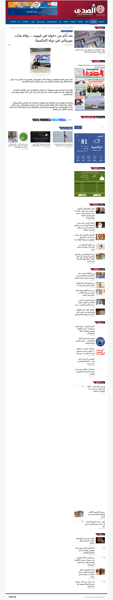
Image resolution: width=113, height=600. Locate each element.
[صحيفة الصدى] (89, 10)
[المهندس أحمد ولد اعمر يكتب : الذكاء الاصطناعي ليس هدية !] (100, 362)
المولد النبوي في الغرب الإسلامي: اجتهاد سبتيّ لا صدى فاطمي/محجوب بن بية (85, 302)
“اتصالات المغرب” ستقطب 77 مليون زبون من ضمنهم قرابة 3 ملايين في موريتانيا (85, 351)
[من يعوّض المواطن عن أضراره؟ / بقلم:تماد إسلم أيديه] (100, 247)
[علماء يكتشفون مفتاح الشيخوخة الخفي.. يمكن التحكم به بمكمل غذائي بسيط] (100, 572)
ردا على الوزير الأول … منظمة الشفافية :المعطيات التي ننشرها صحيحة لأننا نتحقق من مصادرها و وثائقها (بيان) (18, 145)
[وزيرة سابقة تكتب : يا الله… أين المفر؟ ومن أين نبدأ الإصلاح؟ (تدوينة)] (78, 447)
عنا (19, 21)
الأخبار (87, 21)
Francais (13, 21)
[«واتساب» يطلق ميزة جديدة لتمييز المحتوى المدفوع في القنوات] (100, 372)
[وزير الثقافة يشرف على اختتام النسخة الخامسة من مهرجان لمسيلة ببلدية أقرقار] (100, 275)
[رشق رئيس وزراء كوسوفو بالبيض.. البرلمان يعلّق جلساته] (100, 540)
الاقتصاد (80, 21)
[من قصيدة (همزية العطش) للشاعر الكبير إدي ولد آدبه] (100, 285)
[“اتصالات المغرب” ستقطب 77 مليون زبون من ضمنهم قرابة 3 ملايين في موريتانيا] (100, 352)
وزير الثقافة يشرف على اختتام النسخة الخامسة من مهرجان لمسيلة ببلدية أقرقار (85, 275)
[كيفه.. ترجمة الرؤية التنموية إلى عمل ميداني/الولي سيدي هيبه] (78, 524)
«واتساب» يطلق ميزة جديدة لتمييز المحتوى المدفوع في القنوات (85, 371)
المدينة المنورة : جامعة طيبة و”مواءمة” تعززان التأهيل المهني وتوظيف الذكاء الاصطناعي (85, 329)
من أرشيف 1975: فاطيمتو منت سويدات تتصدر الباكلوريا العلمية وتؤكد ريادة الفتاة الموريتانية (84, 561)
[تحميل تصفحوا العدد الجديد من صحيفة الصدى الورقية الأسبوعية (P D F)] (89, 111)
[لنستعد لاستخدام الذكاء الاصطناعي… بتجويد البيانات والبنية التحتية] (100, 341)
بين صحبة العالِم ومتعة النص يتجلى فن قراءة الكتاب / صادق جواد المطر (85, 292)
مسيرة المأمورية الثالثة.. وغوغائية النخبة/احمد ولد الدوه (96, 514)
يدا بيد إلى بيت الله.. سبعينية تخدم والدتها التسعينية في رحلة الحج (85, 584)
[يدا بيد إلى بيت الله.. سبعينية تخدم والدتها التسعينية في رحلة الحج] (100, 584)
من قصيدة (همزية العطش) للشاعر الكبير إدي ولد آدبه (85, 284)
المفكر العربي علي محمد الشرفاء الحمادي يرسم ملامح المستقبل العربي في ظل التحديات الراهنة (84, 226)
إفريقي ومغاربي (52, 21)
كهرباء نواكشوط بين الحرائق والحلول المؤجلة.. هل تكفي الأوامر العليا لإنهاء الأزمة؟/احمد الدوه (85, 257)
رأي (60, 21)
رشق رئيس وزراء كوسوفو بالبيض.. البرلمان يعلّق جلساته (85, 540)
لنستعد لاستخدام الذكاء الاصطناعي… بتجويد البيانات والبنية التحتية (85, 340)
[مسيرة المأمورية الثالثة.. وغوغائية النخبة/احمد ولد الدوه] (78, 514)
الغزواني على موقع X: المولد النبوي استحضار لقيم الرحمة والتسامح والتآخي (40, 144)
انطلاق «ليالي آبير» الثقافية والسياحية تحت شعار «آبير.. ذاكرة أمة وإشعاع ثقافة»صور (85, 312)
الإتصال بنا (25, 21)
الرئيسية (101, 21)
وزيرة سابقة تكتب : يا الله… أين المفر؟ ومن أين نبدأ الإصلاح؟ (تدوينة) (95, 388)
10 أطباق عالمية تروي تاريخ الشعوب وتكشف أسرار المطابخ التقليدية (85, 550)
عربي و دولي (41, 21)
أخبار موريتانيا (60, 27)
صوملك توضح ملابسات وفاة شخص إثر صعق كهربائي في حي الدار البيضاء (63, 144)
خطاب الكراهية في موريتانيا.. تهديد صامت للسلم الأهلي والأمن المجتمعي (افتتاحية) (90, 51)
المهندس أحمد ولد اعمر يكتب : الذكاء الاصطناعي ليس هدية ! (86, 361)
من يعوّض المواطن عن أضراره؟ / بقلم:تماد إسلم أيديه (86, 247)
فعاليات (65, 21)
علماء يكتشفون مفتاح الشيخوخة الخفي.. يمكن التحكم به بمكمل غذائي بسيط (86, 573)
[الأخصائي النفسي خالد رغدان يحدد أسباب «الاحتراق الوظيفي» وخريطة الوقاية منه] (100, 237)
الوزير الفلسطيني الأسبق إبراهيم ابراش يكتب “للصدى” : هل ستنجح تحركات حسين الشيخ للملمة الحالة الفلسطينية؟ (84, 213)
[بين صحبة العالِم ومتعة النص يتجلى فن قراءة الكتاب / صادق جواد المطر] (100, 292)
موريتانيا (93, 21)
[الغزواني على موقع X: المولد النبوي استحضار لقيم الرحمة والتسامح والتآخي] (40, 136)
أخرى (33, 21)
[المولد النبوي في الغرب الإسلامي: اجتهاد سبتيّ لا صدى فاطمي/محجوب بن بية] (100, 302)
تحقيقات (72, 21)
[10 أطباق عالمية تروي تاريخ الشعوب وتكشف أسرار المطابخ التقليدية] (100, 550)
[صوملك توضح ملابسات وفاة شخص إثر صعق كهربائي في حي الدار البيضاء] (63, 136)
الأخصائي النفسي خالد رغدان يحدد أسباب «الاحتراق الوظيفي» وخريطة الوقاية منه (84, 237)
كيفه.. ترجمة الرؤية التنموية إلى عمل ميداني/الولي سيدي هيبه (95, 524)
